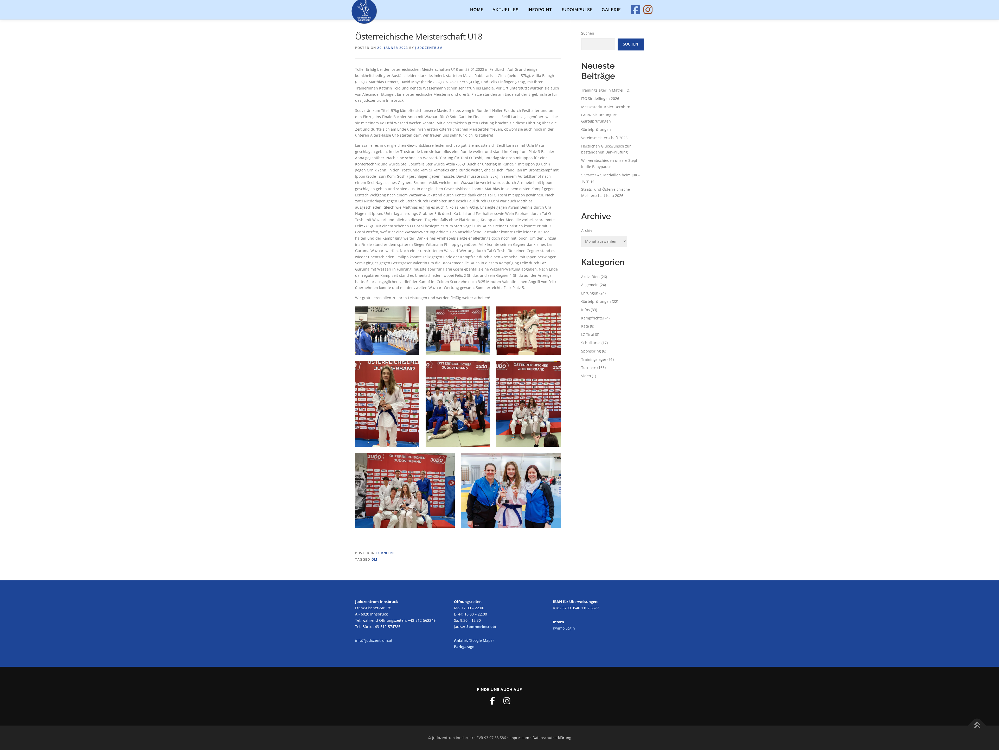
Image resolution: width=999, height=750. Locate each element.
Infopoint (540, 9)
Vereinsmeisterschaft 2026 (604, 137)
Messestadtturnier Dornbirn (605, 106)
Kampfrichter (592, 318)
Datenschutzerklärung (552, 737)
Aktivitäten (590, 276)
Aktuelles (505, 9)
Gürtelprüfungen (596, 129)
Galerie (611, 9)
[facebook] (492, 701)
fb (641, 9)
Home (477, 9)
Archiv (586, 230)
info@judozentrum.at (373, 640)
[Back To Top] (977, 725)
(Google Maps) (474, 640)
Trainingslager (593, 359)
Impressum (519, 737)
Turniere (385, 553)
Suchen (587, 33)
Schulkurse (590, 342)
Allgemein (590, 284)
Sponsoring (591, 351)
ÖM (374, 559)
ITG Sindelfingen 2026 (600, 98)
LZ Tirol (587, 334)
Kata (585, 326)
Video (586, 375)
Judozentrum (429, 48)
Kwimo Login (564, 628)
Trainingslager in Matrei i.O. (605, 90)
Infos (585, 309)
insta (653, 9)
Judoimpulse (577, 9)
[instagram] (507, 701)
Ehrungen (589, 293)
